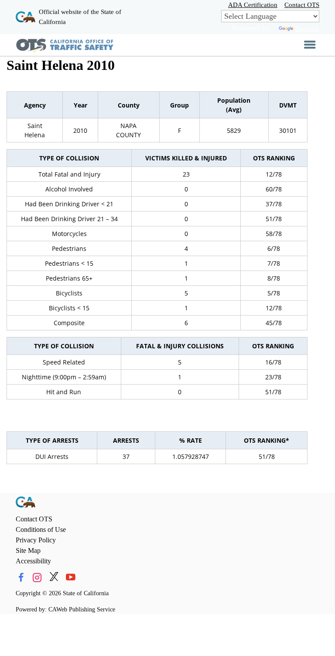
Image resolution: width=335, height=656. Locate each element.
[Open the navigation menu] (310, 45)
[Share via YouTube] (70, 577)
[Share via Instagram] (37, 577)
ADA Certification (252, 4)
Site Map (28, 550)
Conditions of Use (41, 529)
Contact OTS (301, 4)
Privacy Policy (36, 540)
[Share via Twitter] (54, 577)
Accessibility (33, 561)
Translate (307, 28)
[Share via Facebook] (21, 577)
